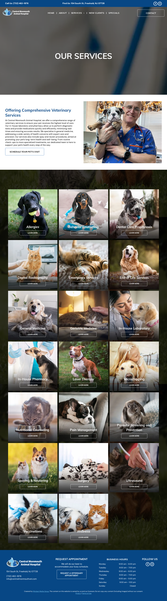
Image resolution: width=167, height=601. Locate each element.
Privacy (78, 593)
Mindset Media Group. (41, 591)
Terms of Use (86, 593)
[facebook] (155, 4)
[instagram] (160, 4)
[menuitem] (51, 13)
